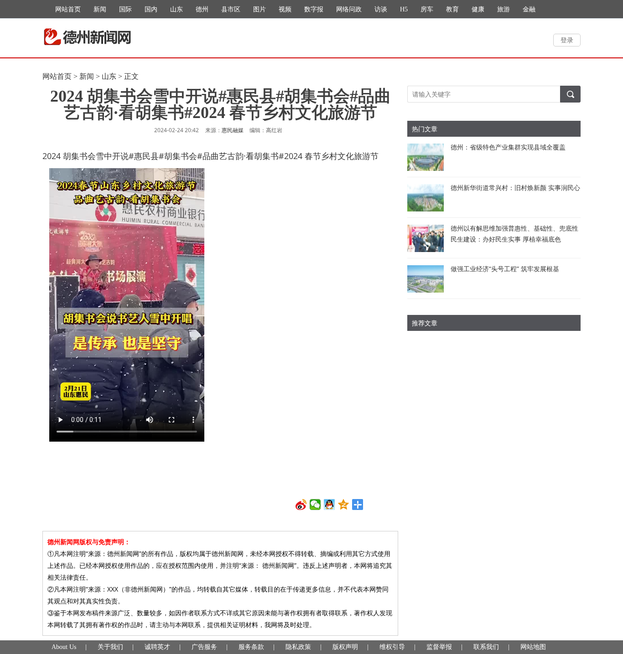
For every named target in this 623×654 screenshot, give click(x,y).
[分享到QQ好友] (329, 504)
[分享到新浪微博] (301, 504)
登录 (567, 40)
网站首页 (68, 9)
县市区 (230, 9)
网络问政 (349, 9)
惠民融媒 (233, 130)
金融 (529, 9)
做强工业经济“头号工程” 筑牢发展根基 (505, 268)
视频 (285, 9)
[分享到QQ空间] (343, 504)
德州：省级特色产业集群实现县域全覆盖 (508, 147)
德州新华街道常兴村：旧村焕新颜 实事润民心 (515, 187)
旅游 (503, 9)
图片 (259, 9)
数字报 (313, 9)
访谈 (380, 9)
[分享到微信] (315, 504)
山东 (176, 9)
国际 (125, 9)
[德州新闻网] (87, 37)
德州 (202, 9)
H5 (404, 9)
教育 (452, 9)
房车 (427, 9)
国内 (151, 9)
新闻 (99, 9)
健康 (478, 9)
